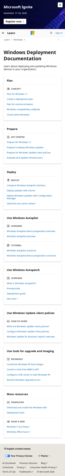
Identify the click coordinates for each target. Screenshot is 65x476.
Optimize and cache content (21, 203)
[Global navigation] (3, 33)
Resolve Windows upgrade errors (24, 380)
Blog (43, 463)
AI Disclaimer (9, 463)
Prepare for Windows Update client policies (29, 152)
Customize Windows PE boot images (25, 364)
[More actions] (58, 39)
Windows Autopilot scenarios (21, 250)
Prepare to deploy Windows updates (25, 147)
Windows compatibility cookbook (23, 109)
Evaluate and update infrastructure (25, 157)
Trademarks (25, 471)
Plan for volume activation (20, 104)
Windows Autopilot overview (21, 236)
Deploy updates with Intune (21, 190)
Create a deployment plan (20, 99)
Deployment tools (15, 412)
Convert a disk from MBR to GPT (23, 369)
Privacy (20, 467)
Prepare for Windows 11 (19, 142)
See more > (12, 298)
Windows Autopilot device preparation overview (31, 231)
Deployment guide (16, 293)
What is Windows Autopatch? (21, 283)
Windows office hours (18, 432)
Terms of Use (9, 471)
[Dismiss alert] (60, 4)
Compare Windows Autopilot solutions (26, 185)
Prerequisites (13, 288)
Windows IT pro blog (17, 426)
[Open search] (51, 33)
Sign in (59, 32)
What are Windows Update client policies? (28, 326)
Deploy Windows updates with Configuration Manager (29, 197)
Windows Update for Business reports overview (31, 336)
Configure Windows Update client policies (28, 331)
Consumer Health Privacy (42, 467)
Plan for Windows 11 (17, 94)
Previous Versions (28, 463)
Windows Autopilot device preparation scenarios (31, 255)
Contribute (7, 467)
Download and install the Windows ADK (27, 407)
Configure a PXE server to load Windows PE (28, 374)
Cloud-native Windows (18, 114)
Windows (18, 39)
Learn (7, 39)
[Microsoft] (32, 33)
